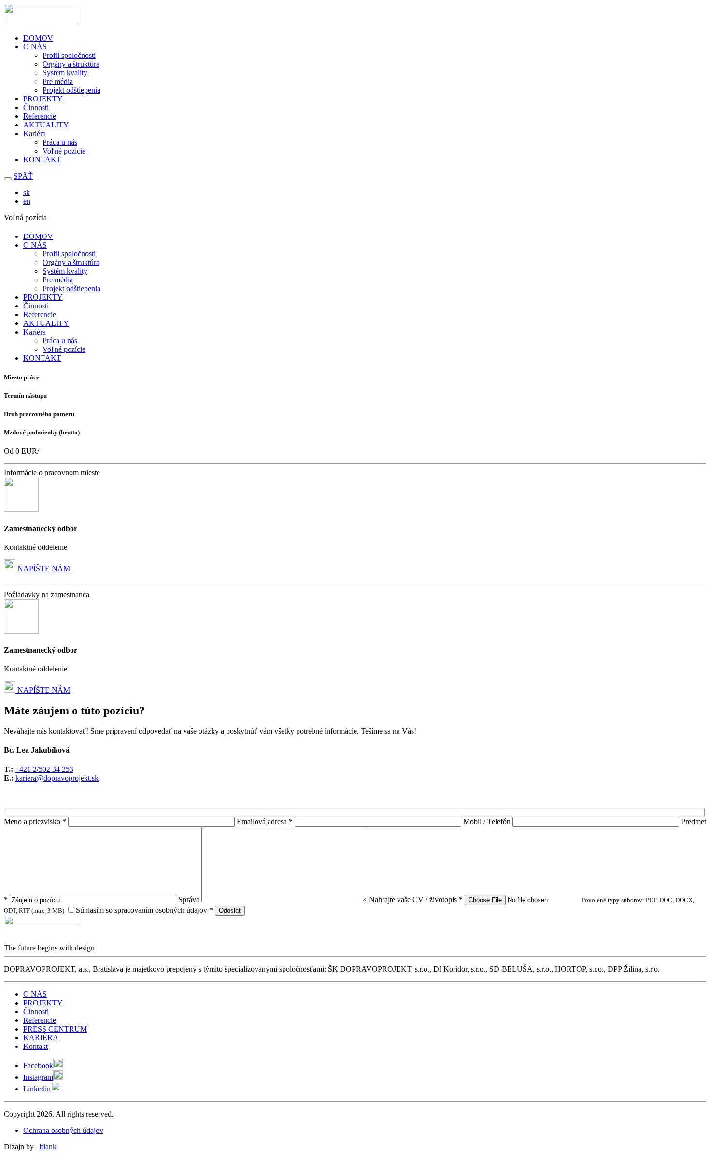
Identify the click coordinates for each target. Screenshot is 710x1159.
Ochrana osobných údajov (63, 1130)
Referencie (39, 116)
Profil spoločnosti (69, 55)
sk (26, 192)
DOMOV (38, 38)
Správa (189, 899)
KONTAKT (42, 159)
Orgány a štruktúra (71, 64)
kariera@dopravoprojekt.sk (57, 778)
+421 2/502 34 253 (44, 769)
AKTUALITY (46, 125)
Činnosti (36, 107)
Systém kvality (65, 73)
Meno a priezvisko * (36, 821)
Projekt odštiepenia (71, 90)
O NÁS (35, 46)
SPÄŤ (23, 176)
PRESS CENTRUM (55, 1029)
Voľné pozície (64, 151)
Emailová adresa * (266, 821)
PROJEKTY (43, 99)
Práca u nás (60, 142)
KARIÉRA (40, 1037)
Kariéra (34, 133)
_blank (46, 1147)
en (26, 201)
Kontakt (35, 1046)
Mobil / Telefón (487, 821)
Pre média (58, 81)
